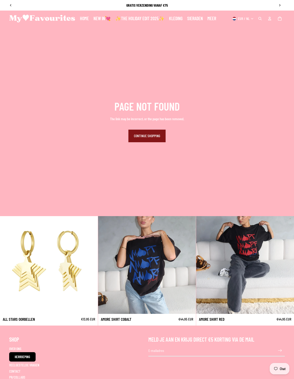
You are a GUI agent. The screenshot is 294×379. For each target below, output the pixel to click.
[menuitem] (211, 19)
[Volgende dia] (280, 5)
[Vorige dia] (11, 5)
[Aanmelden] (280, 350)
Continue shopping (147, 136)
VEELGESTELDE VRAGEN (24, 365)
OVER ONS (15, 348)
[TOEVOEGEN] (91, 307)
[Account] (270, 19)
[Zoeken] (260, 19)
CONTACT (14, 371)
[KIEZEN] (189, 307)
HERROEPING (22, 357)
